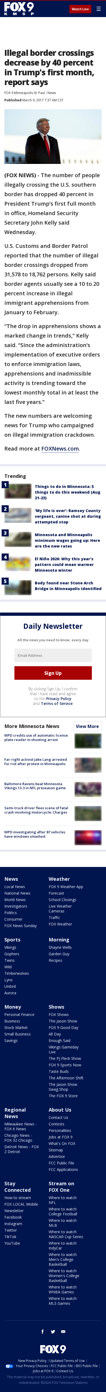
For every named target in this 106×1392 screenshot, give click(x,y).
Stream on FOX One (61, 1186)
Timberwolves (16, 973)
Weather (59, 879)
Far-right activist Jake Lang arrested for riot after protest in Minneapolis (35, 761)
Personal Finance (19, 1014)
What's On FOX (62, 1143)
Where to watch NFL (63, 1200)
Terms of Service (57, 703)
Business (12, 1021)
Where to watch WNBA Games (63, 1289)
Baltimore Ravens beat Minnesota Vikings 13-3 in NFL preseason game (35, 786)
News (52, 92)
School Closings (62, 899)
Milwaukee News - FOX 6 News (20, 1126)
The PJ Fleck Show (65, 1058)
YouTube (12, 1243)
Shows (56, 1006)
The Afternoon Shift (66, 1077)
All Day (55, 1034)
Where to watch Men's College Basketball (63, 1259)
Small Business (17, 1034)
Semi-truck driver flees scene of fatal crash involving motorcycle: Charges (36, 810)
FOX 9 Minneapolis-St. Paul (24, 92)
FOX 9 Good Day (63, 1027)
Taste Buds (59, 1071)
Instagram (13, 1223)
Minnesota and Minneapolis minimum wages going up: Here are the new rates (67, 540)
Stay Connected (17, 1186)
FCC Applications (63, 1169)
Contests (56, 1123)
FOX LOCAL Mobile (21, 1204)
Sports (12, 939)
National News (17, 893)
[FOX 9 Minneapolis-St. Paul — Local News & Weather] (20, 8)
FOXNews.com (60, 448)
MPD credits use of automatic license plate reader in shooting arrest (36, 737)
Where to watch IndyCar (63, 1246)
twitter (53, 1331)
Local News (14, 886)
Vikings (10, 947)
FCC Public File (61, 1163)
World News (15, 899)
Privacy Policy (58, 698)
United (10, 986)
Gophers (11, 953)
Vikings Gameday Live (64, 1049)
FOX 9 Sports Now (65, 1064)
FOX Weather (60, 924)
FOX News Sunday (20, 925)
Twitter (10, 1230)
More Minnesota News (31, 726)
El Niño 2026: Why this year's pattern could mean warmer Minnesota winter (64, 564)
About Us (60, 1109)
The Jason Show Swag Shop (63, 1087)
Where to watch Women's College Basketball (64, 1275)
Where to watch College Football (63, 1211)
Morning (59, 939)
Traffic (54, 917)
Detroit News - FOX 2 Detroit (21, 1149)
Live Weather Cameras (60, 909)
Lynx (8, 979)
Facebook (13, 1217)
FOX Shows (59, 1014)
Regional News (15, 1112)
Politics (10, 912)
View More (87, 726)
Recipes (55, 960)
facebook (42, 1331)
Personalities (60, 1130)
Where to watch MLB (63, 1223)
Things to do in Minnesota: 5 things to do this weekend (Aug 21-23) (67, 492)
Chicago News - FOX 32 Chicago (18, 1138)
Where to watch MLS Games (63, 1301)
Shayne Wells (60, 947)
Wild (8, 966)
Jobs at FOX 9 (61, 1137)
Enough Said (59, 1040)
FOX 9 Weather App (66, 886)
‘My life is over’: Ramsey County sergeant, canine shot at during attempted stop (68, 516)
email (63, 1331)
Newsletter (14, 1210)
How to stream (17, 1197)
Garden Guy (59, 953)
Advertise (57, 1156)
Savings (11, 1040)
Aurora (10, 992)
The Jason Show (63, 1021)
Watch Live (80, 9)
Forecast (56, 893)
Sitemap (56, 1150)
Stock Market (16, 1027)
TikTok (10, 1236)
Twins (9, 960)
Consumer (13, 919)
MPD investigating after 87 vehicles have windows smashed (34, 834)
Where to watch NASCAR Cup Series (66, 1234)
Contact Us (58, 1117)
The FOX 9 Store (63, 1095)
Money (12, 1006)
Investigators (15, 906)
